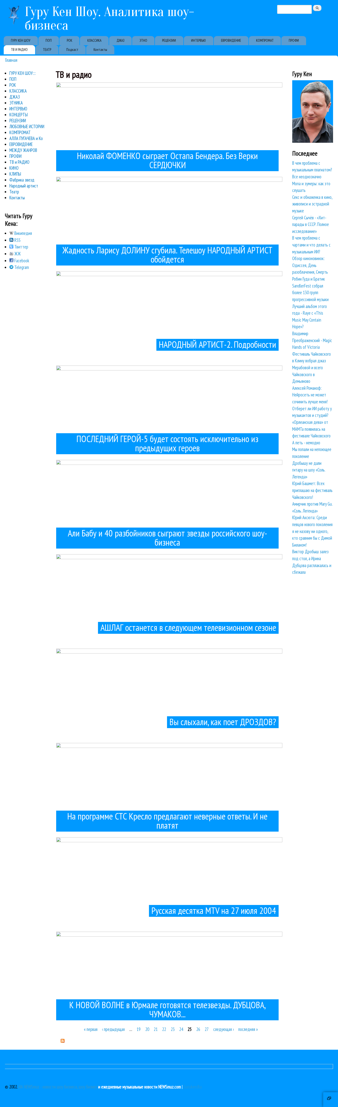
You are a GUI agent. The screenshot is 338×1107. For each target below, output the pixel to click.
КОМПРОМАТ (265, 40)
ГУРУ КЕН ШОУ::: (22, 73)
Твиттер (20, 247)
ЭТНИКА (16, 103)
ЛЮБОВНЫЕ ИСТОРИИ (26, 126)
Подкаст (72, 49)
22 (164, 1029)
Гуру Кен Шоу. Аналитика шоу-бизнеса (109, 18)
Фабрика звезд (21, 180)
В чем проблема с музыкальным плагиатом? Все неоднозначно (312, 170)
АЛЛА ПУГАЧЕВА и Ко (26, 138)
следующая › (223, 1029)
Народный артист (23, 186)
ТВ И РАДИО (19, 49)
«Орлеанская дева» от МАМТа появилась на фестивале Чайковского (311, 429)
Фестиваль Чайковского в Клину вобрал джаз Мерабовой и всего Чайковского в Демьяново (311, 367)
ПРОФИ (294, 40)
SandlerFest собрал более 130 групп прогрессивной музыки (310, 292)
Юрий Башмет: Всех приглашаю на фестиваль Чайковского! (312, 490)
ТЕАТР (47, 49)
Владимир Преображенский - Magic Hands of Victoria (312, 340)
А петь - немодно (306, 443)
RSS (17, 240)
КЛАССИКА (94, 40)
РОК (69, 40)
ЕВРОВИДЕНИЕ (231, 40)
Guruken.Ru (193, 1087)
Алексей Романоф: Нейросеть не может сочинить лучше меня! (310, 395)
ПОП (49, 40)
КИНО (14, 168)
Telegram (21, 267)
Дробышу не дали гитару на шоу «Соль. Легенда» (308, 470)
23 (173, 1029)
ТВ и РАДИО (19, 162)
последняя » (248, 1029)
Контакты (100, 49)
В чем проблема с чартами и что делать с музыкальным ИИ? (311, 244)
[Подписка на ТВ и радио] (63, 1041)
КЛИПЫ (15, 174)
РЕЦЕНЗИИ (169, 40)
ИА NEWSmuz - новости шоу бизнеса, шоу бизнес (58, 1087)
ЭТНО (143, 40)
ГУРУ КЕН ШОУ (20, 40)
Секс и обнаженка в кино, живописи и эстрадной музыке (312, 204)
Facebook (21, 261)
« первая (90, 1029)
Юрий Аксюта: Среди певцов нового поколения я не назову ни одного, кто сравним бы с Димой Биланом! (312, 531)
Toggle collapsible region (330, 1099)
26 (198, 1029)
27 (207, 1029)
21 (156, 1029)
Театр (14, 192)
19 (139, 1029)
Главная (11, 60)
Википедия (22, 233)
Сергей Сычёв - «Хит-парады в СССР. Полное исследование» (310, 224)
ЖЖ (17, 254)
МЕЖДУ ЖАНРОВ (23, 150)
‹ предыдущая (113, 1029)
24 (181, 1029)
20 (147, 1029)
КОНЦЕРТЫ (18, 115)
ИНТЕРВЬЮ (198, 40)
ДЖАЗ (120, 40)
